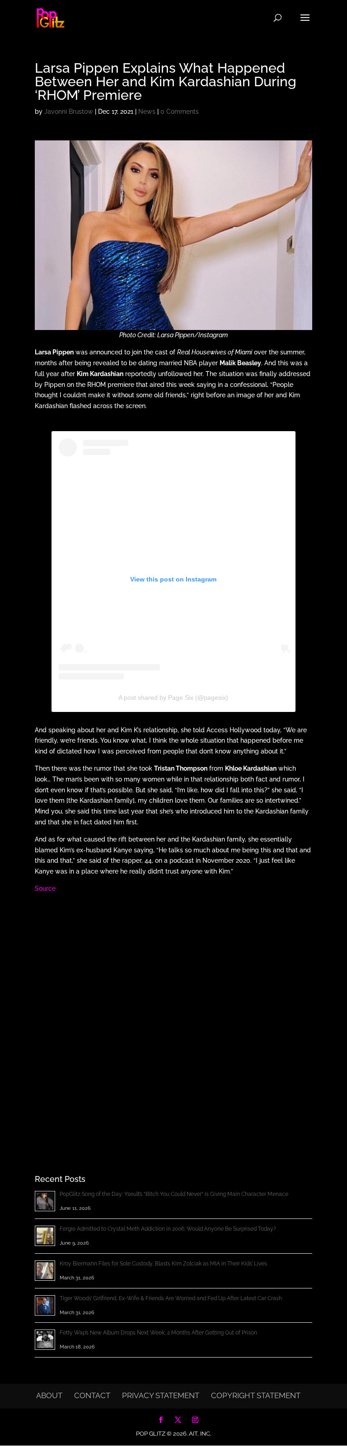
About (49, 1395)
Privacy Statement (160, 1395)
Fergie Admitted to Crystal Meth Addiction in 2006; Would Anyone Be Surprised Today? (168, 1229)
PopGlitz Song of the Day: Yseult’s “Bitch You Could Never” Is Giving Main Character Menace (174, 1194)
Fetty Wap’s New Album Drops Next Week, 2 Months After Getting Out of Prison (158, 1333)
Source (45, 888)
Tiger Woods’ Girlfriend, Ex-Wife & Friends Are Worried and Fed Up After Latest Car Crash (171, 1298)
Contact (92, 1395)
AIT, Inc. (199, 1433)
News (146, 111)
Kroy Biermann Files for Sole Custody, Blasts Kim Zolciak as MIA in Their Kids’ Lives (163, 1263)
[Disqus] (173, 1018)
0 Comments (179, 111)
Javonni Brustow (68, 111)
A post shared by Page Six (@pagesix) (173, 697)
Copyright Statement (255, 1395)
